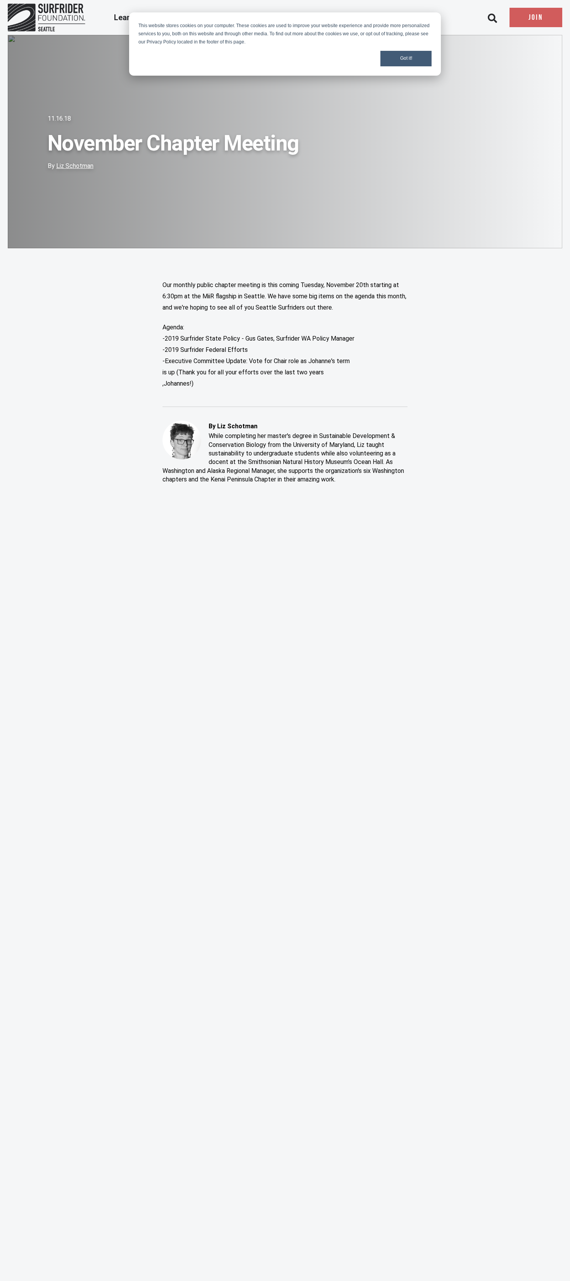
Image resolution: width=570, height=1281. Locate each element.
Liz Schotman (74, 166)
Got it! (406, 58)
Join (536, 18)
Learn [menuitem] (125, 18)
